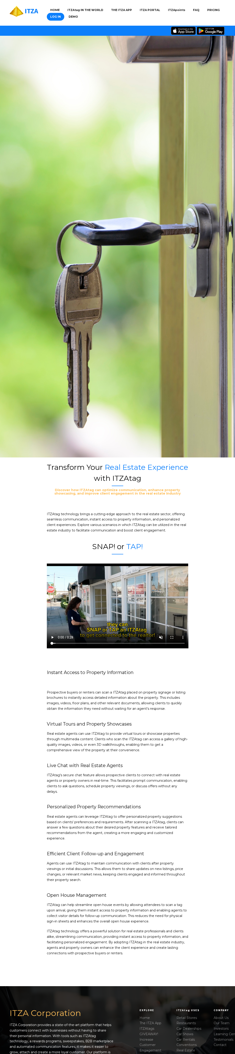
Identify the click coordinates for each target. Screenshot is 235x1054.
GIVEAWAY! (149, 1034)
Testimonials (223, 1039)
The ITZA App (150, 1023)
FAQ (196, 10)
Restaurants (186, 1023)
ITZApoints (176, 10)
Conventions (186, 1045)
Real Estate (185, 1050)
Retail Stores (186, 1018)
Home (55, 10)
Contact (220, 1045)
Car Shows (184, 1034)
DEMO (73, 16)
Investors (221, 1028)
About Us (221, 1018)
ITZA (31, 10)
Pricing (213, 10)
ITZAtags (147, 1028)
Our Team (221, 1023)
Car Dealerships (188, 1028)
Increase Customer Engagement (150, 1045)
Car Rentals (185, 1039)
